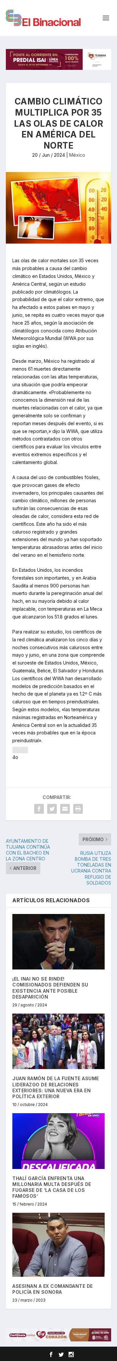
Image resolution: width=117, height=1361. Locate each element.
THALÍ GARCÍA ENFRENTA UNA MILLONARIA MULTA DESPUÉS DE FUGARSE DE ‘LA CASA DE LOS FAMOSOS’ (51, 1187)
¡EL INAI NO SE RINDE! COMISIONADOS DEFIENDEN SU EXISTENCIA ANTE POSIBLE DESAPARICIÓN (50, 988)
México (77, 155)
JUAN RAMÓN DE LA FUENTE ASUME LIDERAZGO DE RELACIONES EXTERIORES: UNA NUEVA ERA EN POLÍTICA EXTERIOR (55, 1087)
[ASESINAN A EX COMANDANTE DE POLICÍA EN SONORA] (58, 1244)
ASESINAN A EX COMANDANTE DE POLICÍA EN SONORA (52, 1289)
